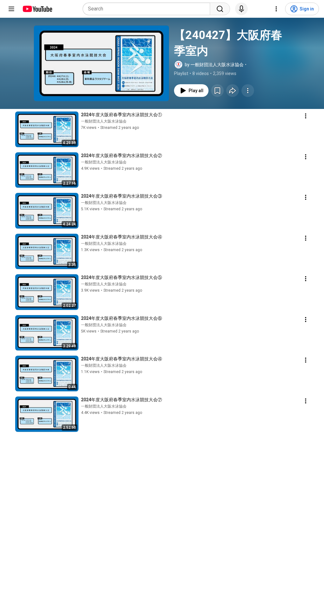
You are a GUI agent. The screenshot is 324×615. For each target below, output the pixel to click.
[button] (101, 63)
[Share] (232, 90)
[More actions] (247, 90)
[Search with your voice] (241, 9)
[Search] (220, 9)
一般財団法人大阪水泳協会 (104, 121)
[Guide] (11, 9)
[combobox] (148, 9)
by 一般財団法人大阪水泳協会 (214, 64)
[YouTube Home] (37, 9)
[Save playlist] (217, 90)
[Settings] (276, 9)
